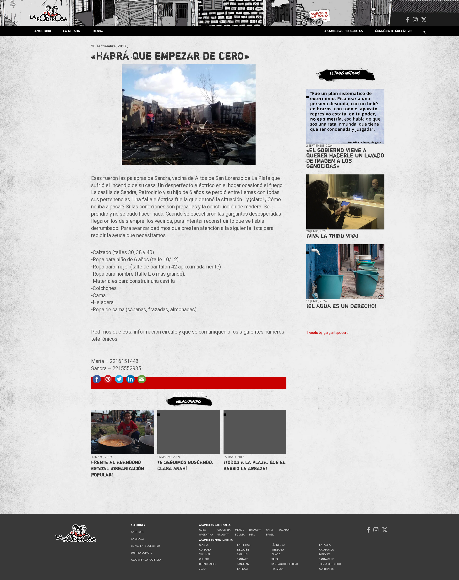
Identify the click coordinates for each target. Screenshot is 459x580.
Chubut (204, 559)
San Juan (243, 564)
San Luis (242, 554)
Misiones (324, 554)
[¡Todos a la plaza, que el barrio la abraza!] (254, 432)
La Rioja (242, 569)
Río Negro (278, 545)
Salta (275, 559)
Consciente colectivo (393, 31)
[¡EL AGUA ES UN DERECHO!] (345, 272)
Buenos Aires (207, 564)
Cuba (202, 530)
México (239, 530)
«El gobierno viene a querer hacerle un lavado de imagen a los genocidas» (345, 158)
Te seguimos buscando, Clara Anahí (185, 465)
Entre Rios (243, 545)
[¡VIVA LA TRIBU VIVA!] (345, 202)
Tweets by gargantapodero (327, 332)
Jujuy (203, 569)
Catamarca (326, 549)
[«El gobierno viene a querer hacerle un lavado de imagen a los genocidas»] (345, 116)
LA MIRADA (71, 31)
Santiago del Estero (285, 564)
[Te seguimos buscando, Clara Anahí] (188, 432)
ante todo (42, 31)
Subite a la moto (141, 553)
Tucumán (205, 554)
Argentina (206, 534)
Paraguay (255, 530)
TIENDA (97, 31)
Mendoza (278, 549)
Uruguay (223, 534)
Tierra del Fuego (330, 564)
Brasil (270, 534)
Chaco (276, 554)
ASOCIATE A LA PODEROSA (146, 559)
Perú (252, 534)
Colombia (223, 530)
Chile (269, 530)
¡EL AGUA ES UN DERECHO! (341, 305)
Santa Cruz (326, 559)
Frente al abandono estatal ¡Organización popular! (117, 468)
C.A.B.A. (204, 545)
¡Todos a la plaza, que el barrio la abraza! (254, 465)
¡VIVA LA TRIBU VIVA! (332, 235)
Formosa (277, 569)
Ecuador (284, 530)
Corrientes (326, 569)
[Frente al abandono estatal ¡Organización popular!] (122, 432)
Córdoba (205, 549)
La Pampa (325, 545)
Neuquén (243, 549)
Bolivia (240, 534)
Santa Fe (242, 559)
